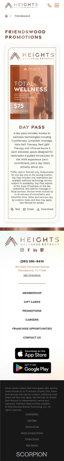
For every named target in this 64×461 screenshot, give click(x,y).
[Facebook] (28, 250)
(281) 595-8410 (32, 261)
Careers (32, 319)
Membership (32, 293)
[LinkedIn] (35, 250)
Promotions (32, 310)
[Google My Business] (42, 250)
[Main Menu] (56, 5)
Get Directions (32, 275)
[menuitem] (32, 414)
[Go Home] (6, 16)
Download (47, 209)
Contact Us (32, 337)
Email (30, 209)
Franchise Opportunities (32, 328)
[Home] (21, 5)
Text (17, 209)
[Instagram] (22, 250)
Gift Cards (32, 301)
